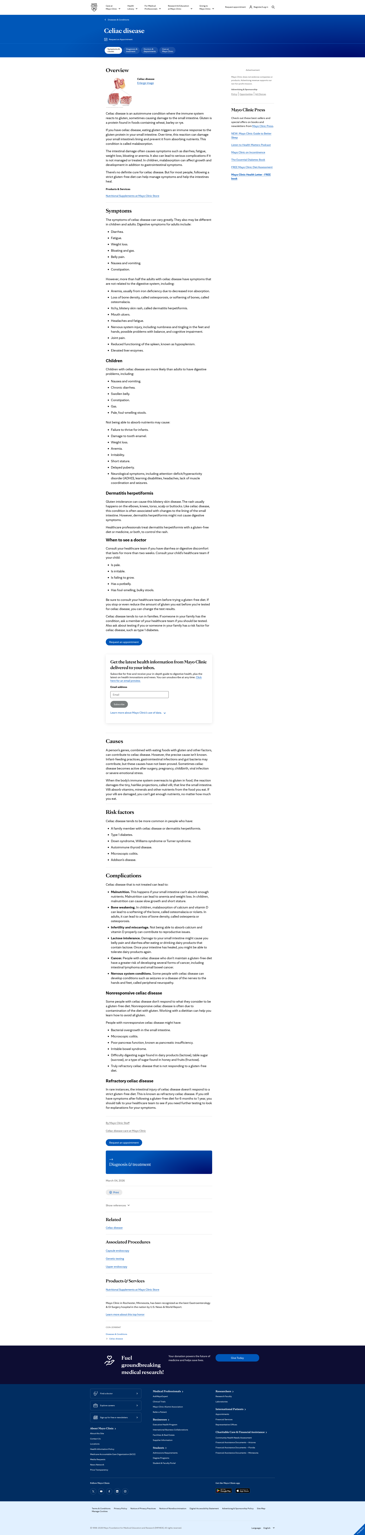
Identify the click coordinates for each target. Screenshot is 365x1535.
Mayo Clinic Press (262, 126)
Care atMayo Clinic (167, 50)
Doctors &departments (150, 50)
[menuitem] (113, 50)
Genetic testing (115, 1258)
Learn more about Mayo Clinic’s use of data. (136, 712)
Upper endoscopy (116, 1266)
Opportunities (246, 94)
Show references (116, 1205)
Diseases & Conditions (118, 19)
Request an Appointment (120, 39)
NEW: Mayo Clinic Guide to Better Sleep (251, 135)
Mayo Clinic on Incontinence (248, 152)
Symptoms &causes (114, 50)
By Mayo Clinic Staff (117, 1123)
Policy (234, 94)
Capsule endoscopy (117, 1250)
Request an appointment (124, 642)
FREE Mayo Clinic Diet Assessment (252, 167)
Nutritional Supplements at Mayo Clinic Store (132, 195)
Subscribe (119, 704)
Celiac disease (124, 30)
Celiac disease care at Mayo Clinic (126, 1130)
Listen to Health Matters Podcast (251, 145)
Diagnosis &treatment (131, 50)
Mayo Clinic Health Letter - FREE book (251, 176)
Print (116, 1192)
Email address (118, 687)
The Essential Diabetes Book (248, 159)
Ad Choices (260, 94)
